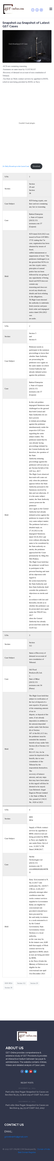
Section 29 (34, 983)
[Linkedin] (35, 1071)
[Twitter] (41, 9)
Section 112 (21, 983)
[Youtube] (30, 1071)
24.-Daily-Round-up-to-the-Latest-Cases (16, 166)
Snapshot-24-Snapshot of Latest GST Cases (26, 24)
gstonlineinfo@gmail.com (16, 1137)
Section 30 (8, 988)
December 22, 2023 (27, 1101)
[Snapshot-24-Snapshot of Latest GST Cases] (27, 46)
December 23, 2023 (27, 1088)
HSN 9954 (8, 983)
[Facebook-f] (32, 9)
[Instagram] (37, 9)
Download (36, 166)
